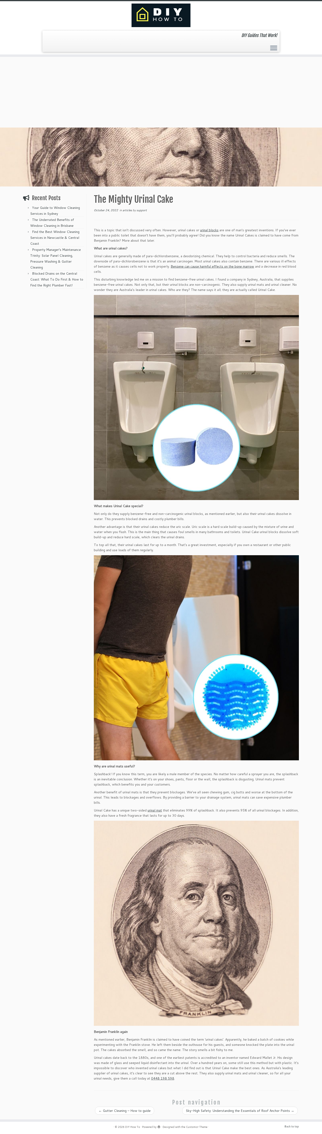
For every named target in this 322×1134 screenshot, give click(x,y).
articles (128, 210)
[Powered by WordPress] (159, 1126)
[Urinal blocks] (196, 397)
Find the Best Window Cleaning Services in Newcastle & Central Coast (54, 237)
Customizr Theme (196, 1127)
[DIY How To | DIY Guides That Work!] (161, 15)
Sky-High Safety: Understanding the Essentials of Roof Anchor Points (240, 1110)
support (141, 210)
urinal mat (155, 810)
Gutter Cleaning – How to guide (125, 1110)
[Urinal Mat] (196, 657)
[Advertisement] (161, 92)
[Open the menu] (273, 48)
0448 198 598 (162, 1078)
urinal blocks (209, 230)
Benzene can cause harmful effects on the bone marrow (212, 266)
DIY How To (132, 1127)
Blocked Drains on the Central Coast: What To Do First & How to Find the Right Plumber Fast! (56, 279)
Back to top (292, 1126)
